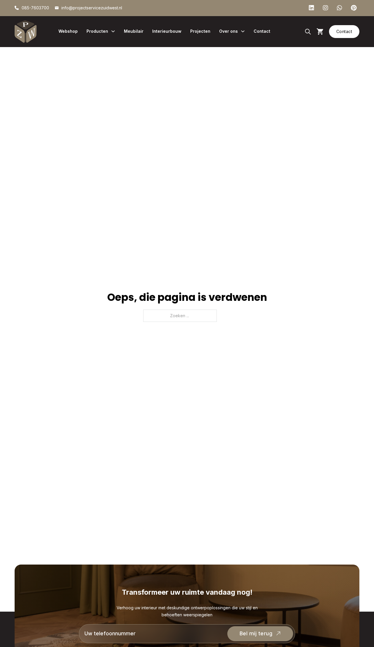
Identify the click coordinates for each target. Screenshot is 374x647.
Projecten (200, 31)
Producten (97, 31)
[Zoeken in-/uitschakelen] (308, 31)
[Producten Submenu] (113, 31)
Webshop (68, 31)
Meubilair (133, 31)
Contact (262, 31)
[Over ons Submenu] (243, 31)
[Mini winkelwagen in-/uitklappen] (320, 31)
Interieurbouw (166, 31)
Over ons (228, 31)
